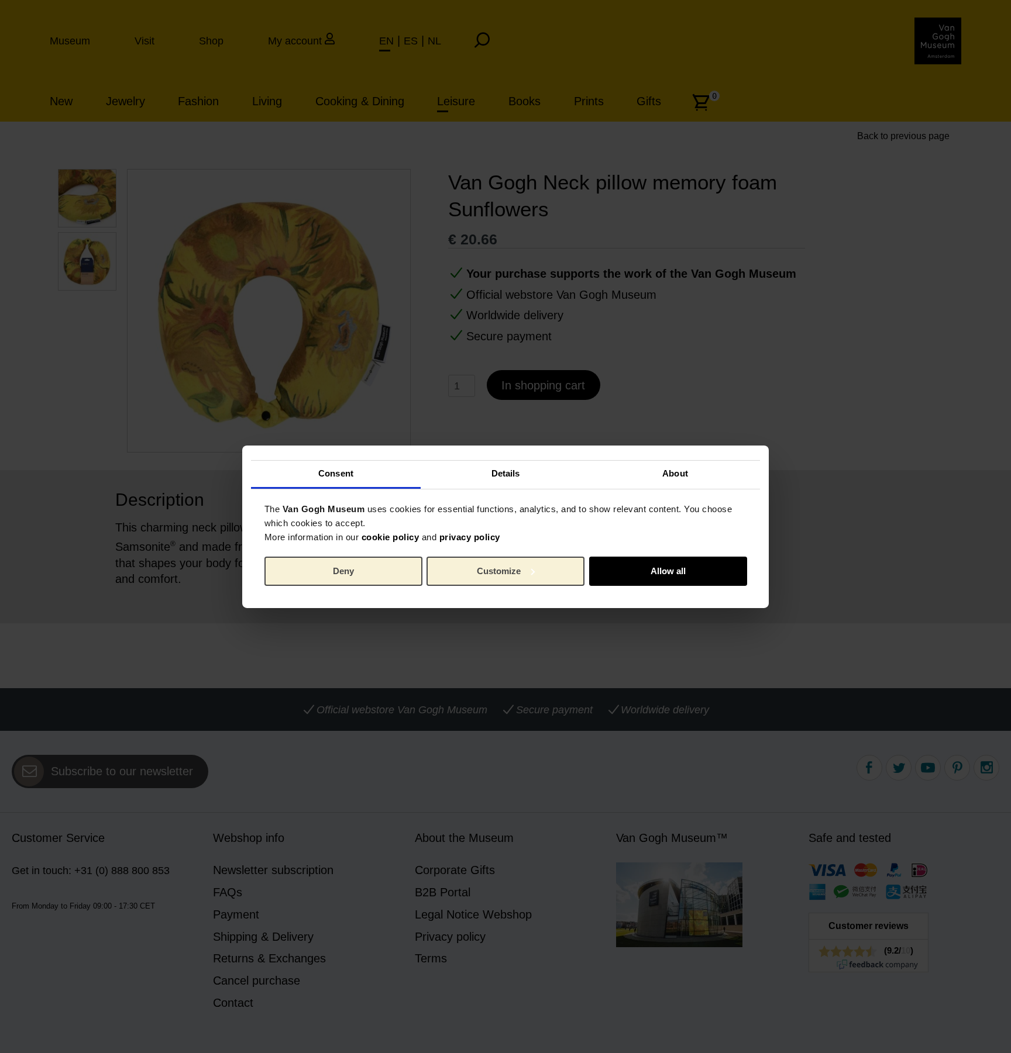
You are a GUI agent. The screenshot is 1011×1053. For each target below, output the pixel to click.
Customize (499, 571)
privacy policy (469, 537)
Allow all (668, 571)
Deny (343, 571)
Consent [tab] (335, 473)
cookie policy (390, 537)
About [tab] (675, 473)
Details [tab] (505, 473)
